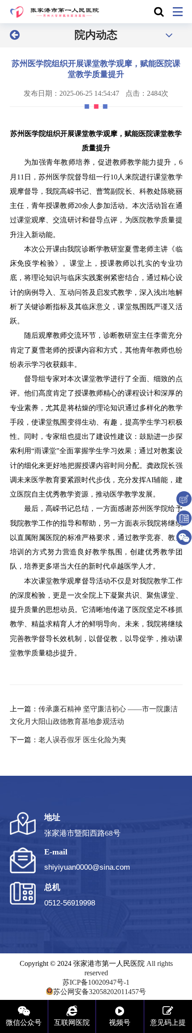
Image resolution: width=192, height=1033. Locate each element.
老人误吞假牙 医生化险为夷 (82, 740)
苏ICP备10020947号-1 (96, 982)
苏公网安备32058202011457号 (99, 991)
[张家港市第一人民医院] (55, 11)
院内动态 (96, 35)
